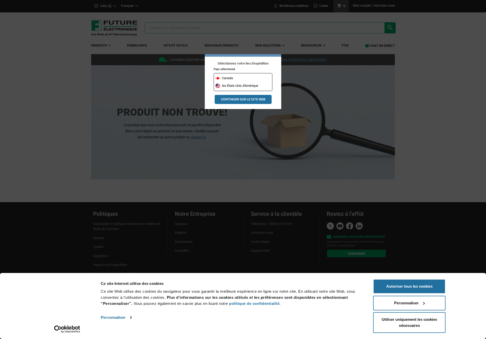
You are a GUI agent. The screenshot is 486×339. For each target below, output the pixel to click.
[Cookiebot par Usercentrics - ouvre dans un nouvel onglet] (67, 329)
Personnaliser (113, 317)
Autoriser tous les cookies (409, 286)
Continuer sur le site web (243, 99)
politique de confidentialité (254, 303)
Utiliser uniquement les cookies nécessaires (409, 322)
